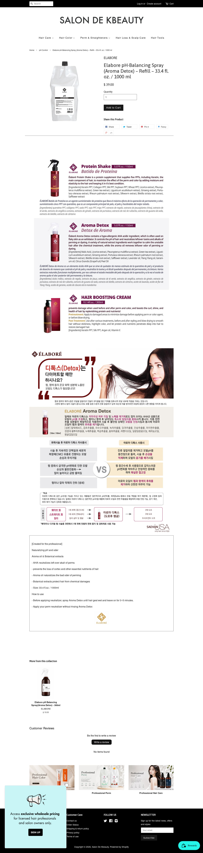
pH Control (43, 50)
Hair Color (66, 37)
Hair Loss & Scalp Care (131, 37)
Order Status (73, 824)
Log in (140, 3)
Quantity (108, 91)
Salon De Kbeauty (100, 846)
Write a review (101, 742)
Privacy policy (73, 832)
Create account (154, 3)
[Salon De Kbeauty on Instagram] (116, 821)
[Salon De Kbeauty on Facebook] (110, 821)
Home (31, 50)
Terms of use (73, 836)
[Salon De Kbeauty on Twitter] (105, 821)
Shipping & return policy (78, 828)
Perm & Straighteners (94, 37)
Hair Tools (157, 37)
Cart (172, 3)
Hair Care (45, 37)
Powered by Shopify (119, 846)
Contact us (72, 820)
